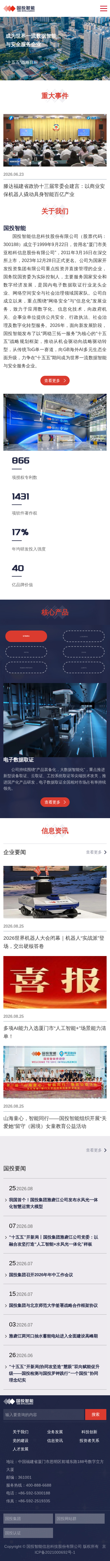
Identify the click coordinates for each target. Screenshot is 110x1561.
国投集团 (13, 1518)
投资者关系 (89, 1440)
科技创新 (89, 1432)
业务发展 (55, 1432)
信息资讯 (55, 1440)
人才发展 (20, 1449)
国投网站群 (66, 1518)
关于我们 (20, 1432)
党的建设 (20, 1440)
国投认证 (13, 1533)
